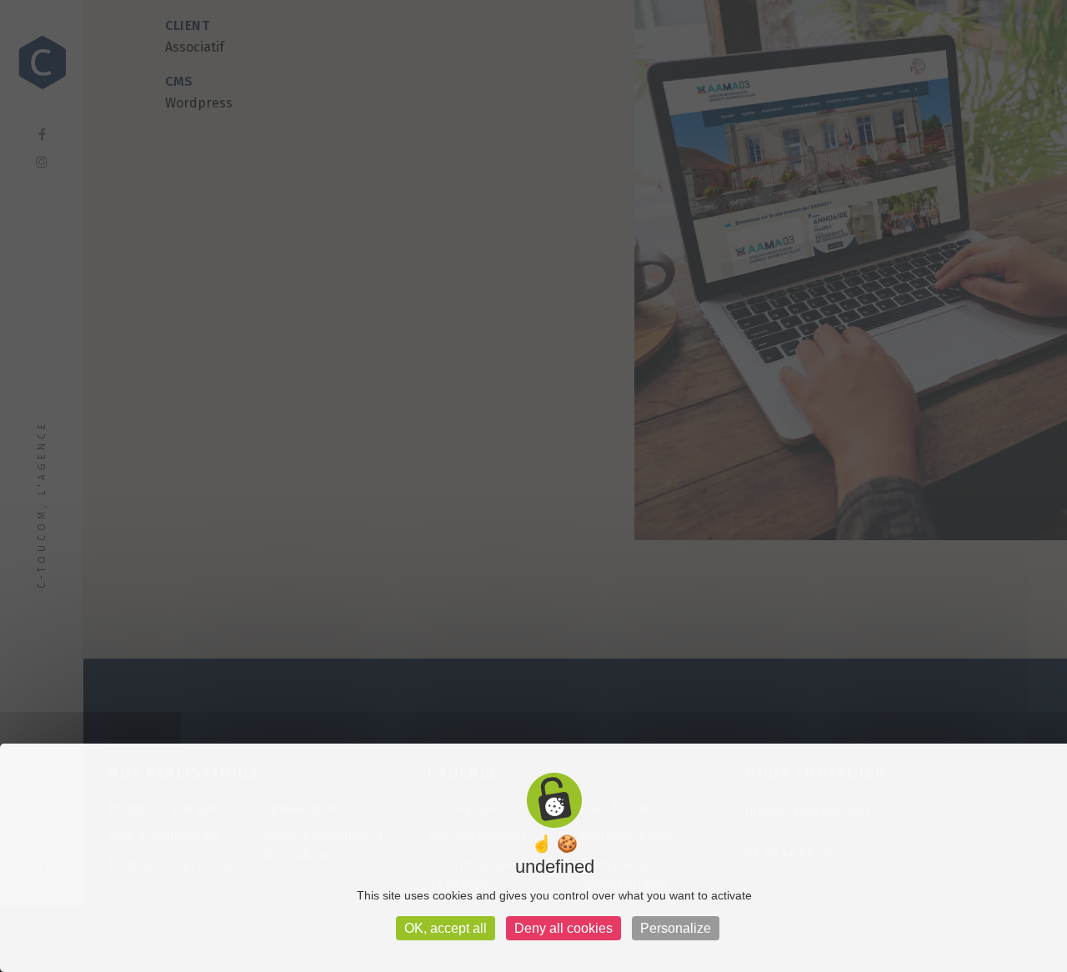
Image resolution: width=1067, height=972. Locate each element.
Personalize (675, 928)
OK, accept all (445, 928)
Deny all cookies (563, 928)
